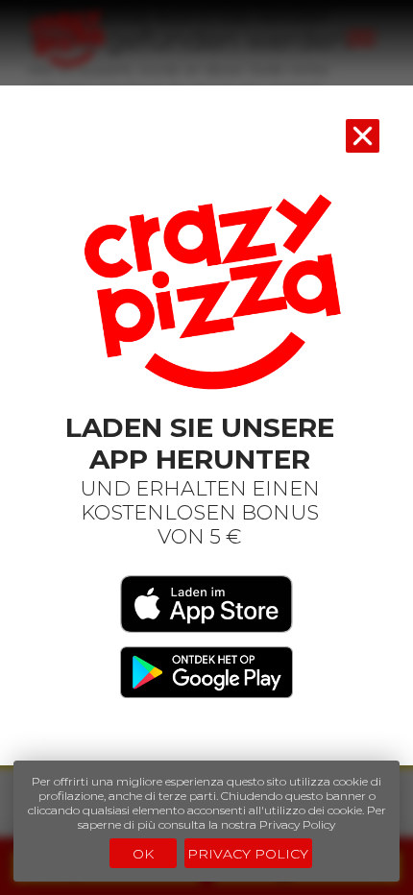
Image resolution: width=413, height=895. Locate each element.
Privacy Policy (247, 853)
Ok (143, 853)
